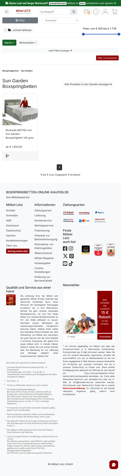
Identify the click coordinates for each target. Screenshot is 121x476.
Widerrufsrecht (43, 253)
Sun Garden (27, 71)
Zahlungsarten (43, 210)
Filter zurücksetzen (107, 58)
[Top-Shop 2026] (98, 250)
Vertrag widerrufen (18, 251)
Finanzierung (42, 230)
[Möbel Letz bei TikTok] (71, 264)
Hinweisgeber (43, 263)
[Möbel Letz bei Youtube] (65, 264)
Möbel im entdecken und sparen (61, 3)
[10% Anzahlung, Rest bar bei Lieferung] (86, 213)
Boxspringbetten (10, 71)
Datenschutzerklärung (74, 388)
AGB (8, 220)
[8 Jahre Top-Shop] (111, 250)
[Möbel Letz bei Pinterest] (71, 256)
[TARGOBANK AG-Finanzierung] (71, 221)
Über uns (11, 245)
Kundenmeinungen (17, 240)
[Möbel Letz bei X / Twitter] (65, 256)
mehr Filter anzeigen (59, 50)
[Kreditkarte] (86, 221)
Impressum (12, 225)
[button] (96, 12)
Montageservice (44, 225)
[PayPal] (102, 213)
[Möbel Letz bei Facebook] (65, 249)
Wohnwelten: (26, 42)
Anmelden (12, 215)
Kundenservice (43, 220)
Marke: (8, 42)
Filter (21, 20)
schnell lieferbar (21, 30)
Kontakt (10, 210)
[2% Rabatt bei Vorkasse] (71, 213)
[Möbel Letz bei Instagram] (71, 249)
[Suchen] (73, 12)
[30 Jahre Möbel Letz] (11, 299)
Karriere (10, 235)
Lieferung (40, 215)
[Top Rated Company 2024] (86, 250)
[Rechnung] (102, 221)
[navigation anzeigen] (6, 12)
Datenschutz (13, 230)
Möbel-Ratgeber (44, 258)
